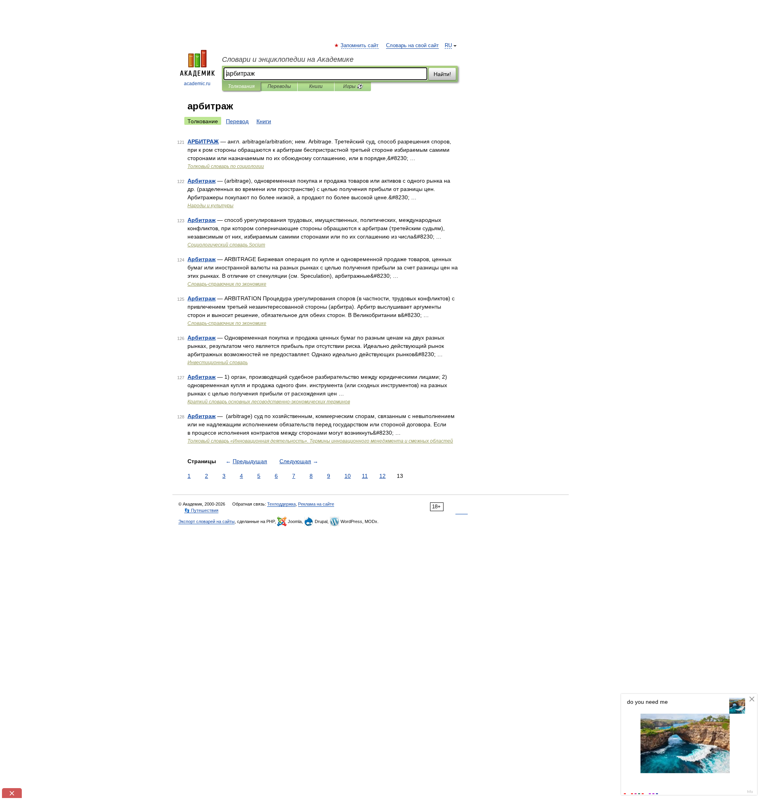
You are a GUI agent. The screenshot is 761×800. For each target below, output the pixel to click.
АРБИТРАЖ (203, 141)
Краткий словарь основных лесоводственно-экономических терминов (268, 402)
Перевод (237, 121)
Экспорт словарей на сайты (206, 521)
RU (448, 45)
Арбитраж (201, 181)
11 (365, 476)
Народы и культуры (210, 205)
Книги (316, 86)
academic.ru (197, 83)
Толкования (241, 86)
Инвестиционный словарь (217, 362)
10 (347, 476)
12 (382, 476)
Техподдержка (281, 504)
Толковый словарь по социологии (225, 166)
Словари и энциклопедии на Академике (288, 59)
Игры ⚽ (353, 86)
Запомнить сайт (360, 45)
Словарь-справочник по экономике (226, 284)
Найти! (442, 74)
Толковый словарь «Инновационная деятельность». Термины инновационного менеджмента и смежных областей (320, 441)
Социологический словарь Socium (226, 245)
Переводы (279, 86)
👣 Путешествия (201, 510)
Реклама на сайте (316, 504)
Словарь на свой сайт (412, 45)
